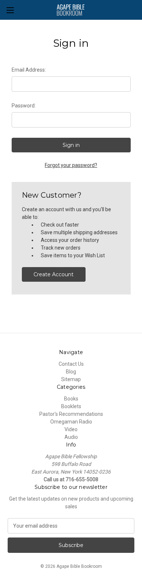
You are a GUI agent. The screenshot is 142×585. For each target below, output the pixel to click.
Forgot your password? (71, 165)
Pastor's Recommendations (71, 414)
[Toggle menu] (10, 10)
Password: (24, 106)
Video (71, 429)
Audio (71, 437)
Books (71, 399)
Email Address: (29, 70)
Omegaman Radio (71, 422)
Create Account (53, 274)
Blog (71, 372)
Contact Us (71, 364)
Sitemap (71, 379)
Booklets (71, 406)
